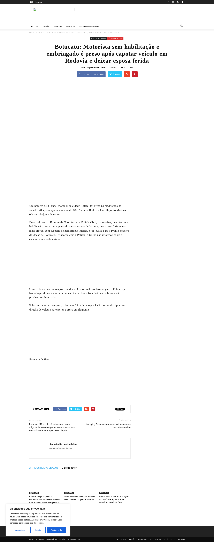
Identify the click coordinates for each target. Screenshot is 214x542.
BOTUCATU (35, 26)
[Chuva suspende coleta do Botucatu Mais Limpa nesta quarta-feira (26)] (80, 483)
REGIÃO (46, 26)
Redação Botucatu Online (95, 68)
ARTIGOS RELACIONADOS (44, 467)
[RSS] (178, 2)
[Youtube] (182, 2)
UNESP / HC (57, 26)
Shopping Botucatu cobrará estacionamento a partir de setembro (108, 426)
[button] (181, 26)
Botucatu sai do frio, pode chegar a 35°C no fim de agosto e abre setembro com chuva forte (114, 499)
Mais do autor (69, 467)
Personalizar (19, 530)
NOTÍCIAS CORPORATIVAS (89, 26)
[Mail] (173, 2)
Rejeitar (38, 530)
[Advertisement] (80, 182)
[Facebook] (168, 2)
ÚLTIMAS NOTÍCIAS (115, 38)
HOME (103, 38)
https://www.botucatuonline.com (60, 448)
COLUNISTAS (70, 26)
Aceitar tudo (56, 530)
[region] (38, 520)
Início (31, 32)
